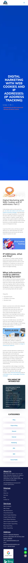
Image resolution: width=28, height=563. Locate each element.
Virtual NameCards (8, 512)
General (14, 431)
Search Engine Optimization (10, 521)
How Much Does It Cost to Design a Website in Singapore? (13, 388)
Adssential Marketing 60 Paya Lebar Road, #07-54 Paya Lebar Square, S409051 (13, 536)
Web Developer (7, 506)
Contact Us (6, 499)
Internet (14, 437)
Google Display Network (9, 517)
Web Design (6, 508)
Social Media (14, 460)
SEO (14, 454)
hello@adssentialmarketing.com (11, 544)
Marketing (14, 442)
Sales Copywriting (8, 528)
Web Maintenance (8, 510)
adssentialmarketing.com (12, 540)
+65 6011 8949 (11, 546)
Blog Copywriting (7, 525)
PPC (14, 448)
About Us (5, 493)
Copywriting (14, 425)
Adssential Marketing (16, 372)
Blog (14, 420)
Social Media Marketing (9, 519)
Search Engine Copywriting (10, 523)
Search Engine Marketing (9, 515)
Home (4, 491)
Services (5, 495)
